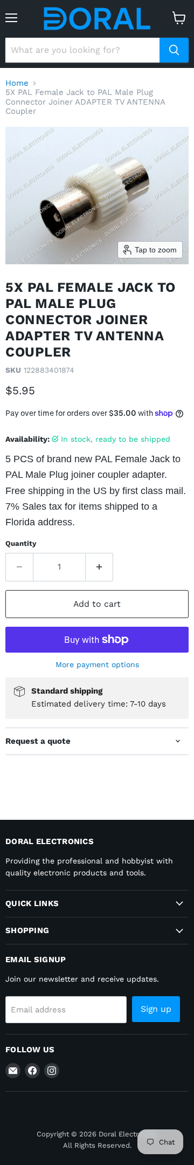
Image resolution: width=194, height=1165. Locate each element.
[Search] (174, 50)
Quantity (20, 543)
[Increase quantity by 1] (99, 567)
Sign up (156, 1009)
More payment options (97, 664)
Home (17, 83)
